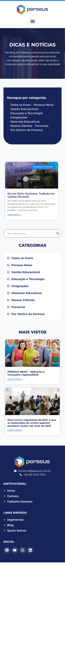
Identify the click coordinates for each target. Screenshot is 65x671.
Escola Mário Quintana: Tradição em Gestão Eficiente (31, 195)
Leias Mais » (15, 379)
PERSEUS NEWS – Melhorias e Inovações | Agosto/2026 (26, 373)
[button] (32, 21)
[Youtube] (14, 550)
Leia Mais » (14, 214)
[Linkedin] (30, 550)
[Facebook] (6, 550)
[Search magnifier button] (57, 233)
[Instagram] (22, 550)
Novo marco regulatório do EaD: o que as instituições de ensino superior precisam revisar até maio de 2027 (31, 422)
